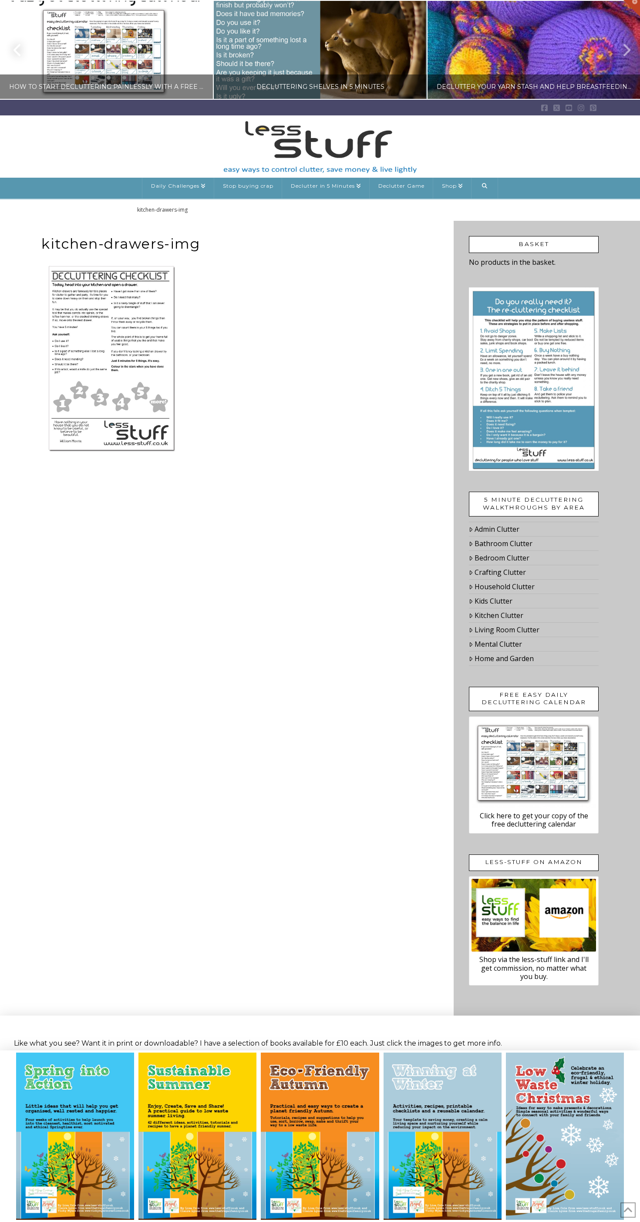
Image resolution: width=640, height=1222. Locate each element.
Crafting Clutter (500, 572)
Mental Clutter (498, 644)
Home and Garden (504, 658)
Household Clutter (505, 586)
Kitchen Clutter (499, 615)
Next (621, 50)
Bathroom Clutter (503, 543)
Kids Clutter (493, 601)
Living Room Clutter (507, 630)
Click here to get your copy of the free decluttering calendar (534, 820)
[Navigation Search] (485, 188)
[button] (631, 8)
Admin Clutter (497, 529)
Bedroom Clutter (502, 558)
